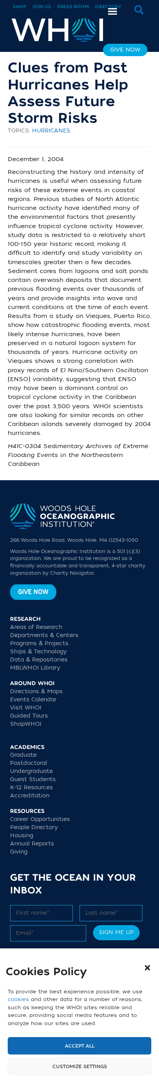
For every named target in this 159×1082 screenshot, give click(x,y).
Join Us (41, 7)
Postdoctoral (28, 763)
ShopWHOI (25, 724)
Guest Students (33, 779)
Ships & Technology (38, 651)
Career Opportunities (40, 819)
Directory (108, 7)
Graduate (23, 755)
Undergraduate (31, 771)
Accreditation (29, 795)
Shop (19, 7)
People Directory (34, 827)
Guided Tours (29, 716)
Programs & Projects (39, 643)
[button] (147, 968)
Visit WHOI (25, 707)
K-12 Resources (31, 787)
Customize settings (79, 1066)
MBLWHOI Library (35, 668)
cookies (18, 999)
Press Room (73, 7)
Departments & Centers (44, 635)
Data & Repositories (39, 659)
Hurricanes (51, 130)
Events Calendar (33, 699)
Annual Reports (32, 843)
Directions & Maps (36, 691)
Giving (18, 851)
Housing (21, 835)
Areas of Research (36, 627)
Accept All (80, 1046)
